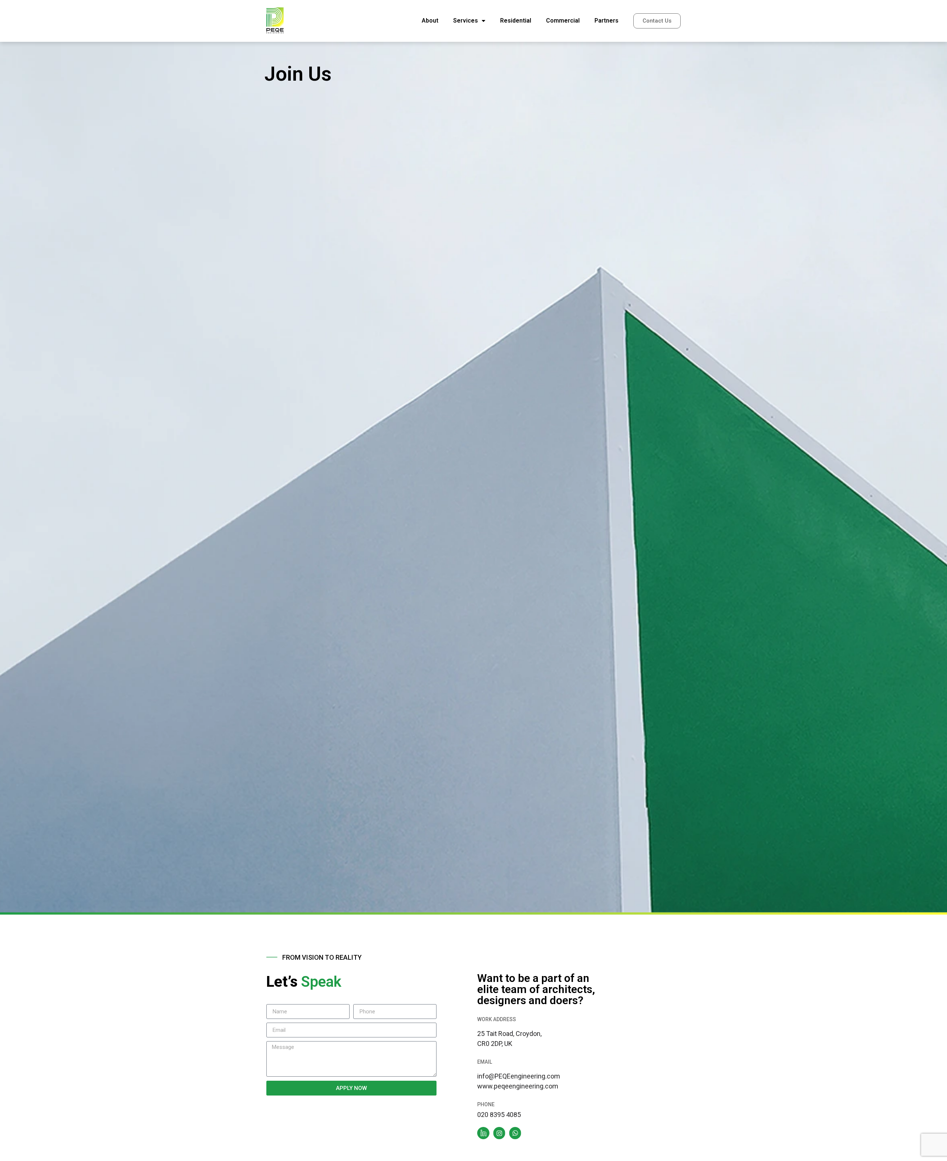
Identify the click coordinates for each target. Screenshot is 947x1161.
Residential (515, 20)
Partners (606, 20)
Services (465, 20)
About (430, 20)
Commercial (563, 20)
